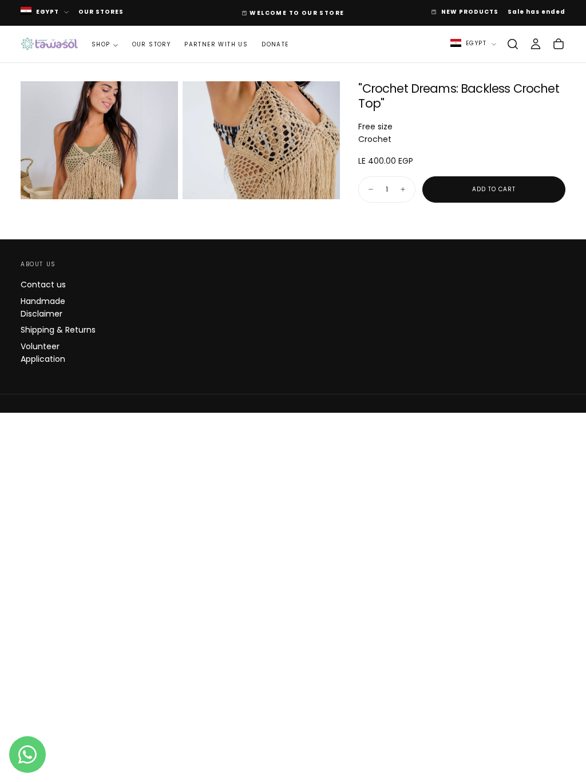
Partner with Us (216, 44)
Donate (275, 44)
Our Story (151, 44)
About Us (38, 264)
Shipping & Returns (58, 329)
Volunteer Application (43, 353)
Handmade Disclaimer (43, 307)
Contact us (43, 284)
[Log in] (536, 44)
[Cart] (558, 44)
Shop (101, 44)
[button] (513, 44)
